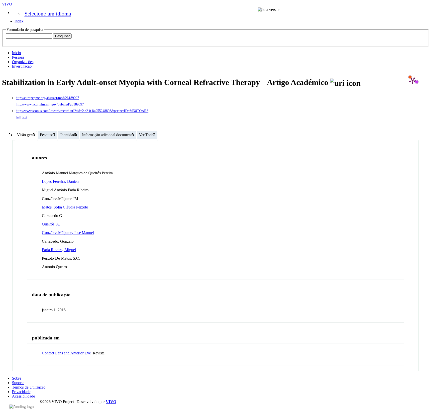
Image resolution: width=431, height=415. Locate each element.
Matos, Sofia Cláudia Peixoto (65, 207)
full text (21, 117)
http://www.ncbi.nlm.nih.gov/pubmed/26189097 (50, 104)
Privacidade (21, 392)
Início (16, 53)
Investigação (22, 66)
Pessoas (18, 57)
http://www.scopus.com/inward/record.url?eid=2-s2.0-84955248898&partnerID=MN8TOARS (82, 111)
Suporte (18, 383)
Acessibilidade (23, 396)
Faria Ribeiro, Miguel (59, 250)
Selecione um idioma (47, 13)
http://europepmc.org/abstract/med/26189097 (47, 98)
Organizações (22, 62)
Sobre (16, 378)
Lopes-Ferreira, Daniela (60, 181)
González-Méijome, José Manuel (68, 232)
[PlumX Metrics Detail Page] (413, 81)
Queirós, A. (51, 224)
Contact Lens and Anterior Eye (66, 353)
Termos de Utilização (28, 387)
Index (18, 21)
